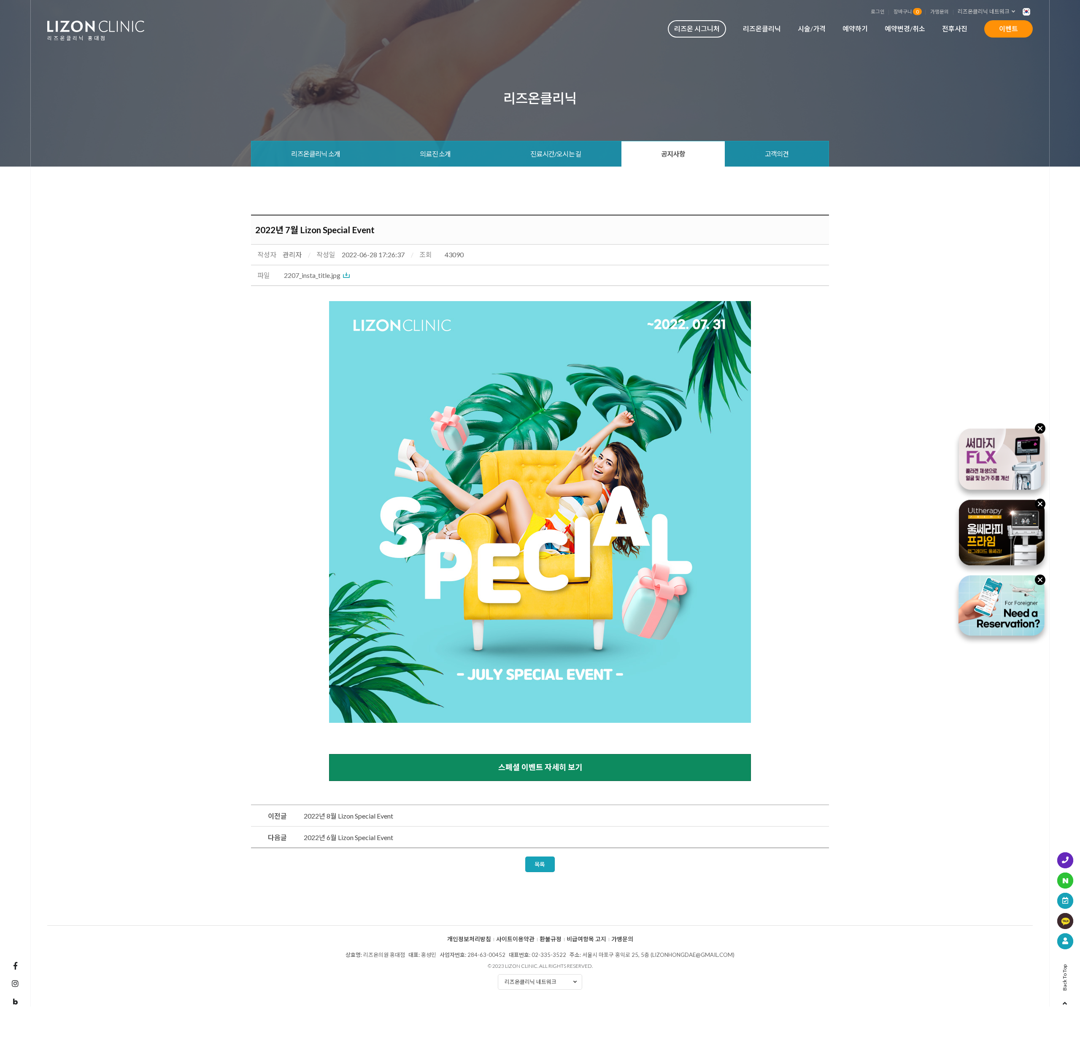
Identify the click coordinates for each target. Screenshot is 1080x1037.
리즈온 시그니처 (697, 28)
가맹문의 (939, 11)
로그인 (878, 11)
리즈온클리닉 (762, 28)
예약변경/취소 (905, 28)
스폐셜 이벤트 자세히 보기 (540, 767)
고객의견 (777, 154)
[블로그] (15, 1002)
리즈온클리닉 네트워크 (984, 11)
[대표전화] (1065, 860)
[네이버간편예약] (1065, 881)
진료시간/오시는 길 (555, 154)
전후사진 (954, 28)
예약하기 (855, 28)
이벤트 (1008, 28)
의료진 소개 (435, 154)
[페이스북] (15, 966)
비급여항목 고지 (586, 939)
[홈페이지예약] (1065, 901)
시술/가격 (812, 28)
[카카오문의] (1065, 921)
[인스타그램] (15, 983)
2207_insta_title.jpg (312, 275)
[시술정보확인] (1065, 941)
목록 (540, 864)
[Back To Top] (1065, 1001)
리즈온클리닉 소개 (315, 154)
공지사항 (673, 154)
